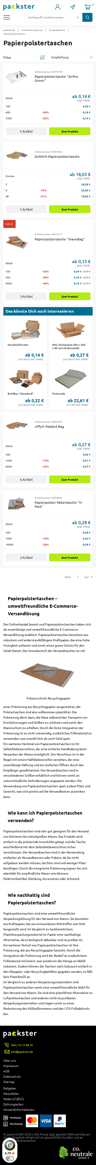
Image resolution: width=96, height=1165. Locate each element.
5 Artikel (26, 131)
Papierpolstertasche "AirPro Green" (56, 78)
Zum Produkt (70, 131)
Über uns (9, 1060)
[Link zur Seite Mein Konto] (57, 7)
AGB (6, 1071)
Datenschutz (12, 1076)
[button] (7, 17)
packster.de (9, 30)
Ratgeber (9, 1088)
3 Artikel (26, 296)
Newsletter (11, 1093)
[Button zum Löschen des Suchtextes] (77, 17)
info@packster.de (22, 1051)
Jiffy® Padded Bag (49, 426)
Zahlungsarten (13, 1104)
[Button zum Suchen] (87, 17)
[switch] (10, 1158)
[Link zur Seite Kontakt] (72, 7)
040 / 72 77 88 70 (22, 1045)
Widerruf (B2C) (13, 1099)
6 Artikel (26, 480)
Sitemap (9, 1082)
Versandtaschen (57, 30)
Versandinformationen (18, 1109)
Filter (7, 57)
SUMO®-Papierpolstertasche (57, 156)
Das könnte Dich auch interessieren (40, 311)
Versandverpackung (32, 30)
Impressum (11, 1066)
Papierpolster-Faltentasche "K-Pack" (58, 504)
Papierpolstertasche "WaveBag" (60, 239)
